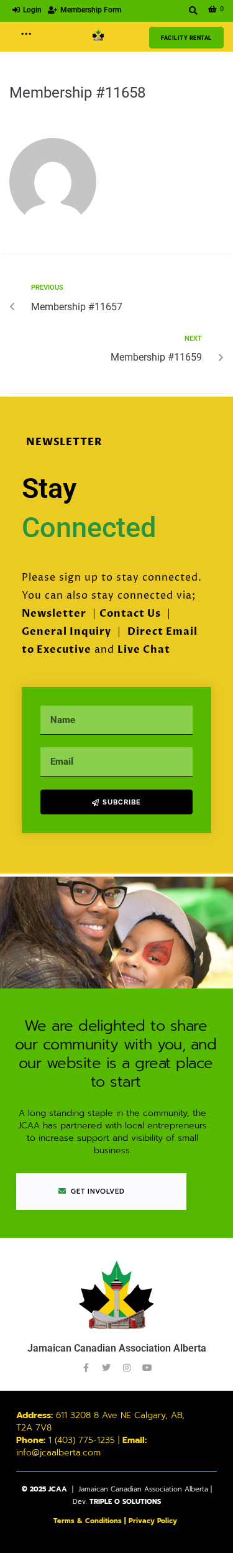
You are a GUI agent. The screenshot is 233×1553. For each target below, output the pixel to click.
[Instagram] (126, 1367)
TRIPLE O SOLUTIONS (125, 1501)
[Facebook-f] (85, 1367)
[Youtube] (147, 1367)
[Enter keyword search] (193, 10)
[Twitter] (106, 1367)
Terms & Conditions (87, 1521)
